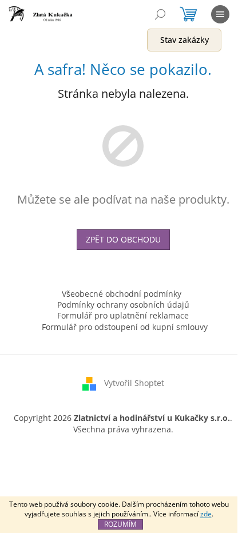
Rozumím (120, 524)
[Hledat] (160, 14)
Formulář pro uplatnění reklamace (123, 315)
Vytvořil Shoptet (134, 382)
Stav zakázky (184, 39)
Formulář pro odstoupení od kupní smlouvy (125, 326)
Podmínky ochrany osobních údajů (123, 304)
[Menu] (220, 14)
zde (206, 514)
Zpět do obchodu (123, 239)
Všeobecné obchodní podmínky (121, 293)
